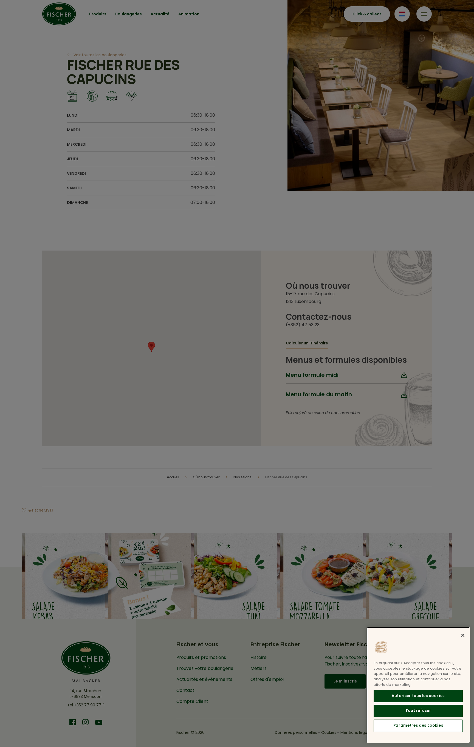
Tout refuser (418, 710)
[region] (418, 685)
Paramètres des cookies (418, 725)
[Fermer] (463, 635)
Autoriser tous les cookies (418, 695)
